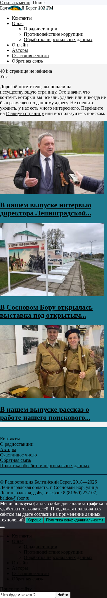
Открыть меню (15, 2)
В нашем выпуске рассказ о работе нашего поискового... (45, 413)
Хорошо (34, 520)
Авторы (20, 568)
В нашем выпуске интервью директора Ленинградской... (45, 209)
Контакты (22, 535)
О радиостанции (40, 546)
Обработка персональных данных (58, 557)
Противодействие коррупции (54, 551)
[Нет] (2, 527)
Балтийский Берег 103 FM (26, 7)
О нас (17, 541)
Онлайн (20, 562)
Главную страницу (25, 113)
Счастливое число (30, 573)
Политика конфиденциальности (74, 520)
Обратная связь (27, 578)
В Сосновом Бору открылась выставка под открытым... (46, 311)
